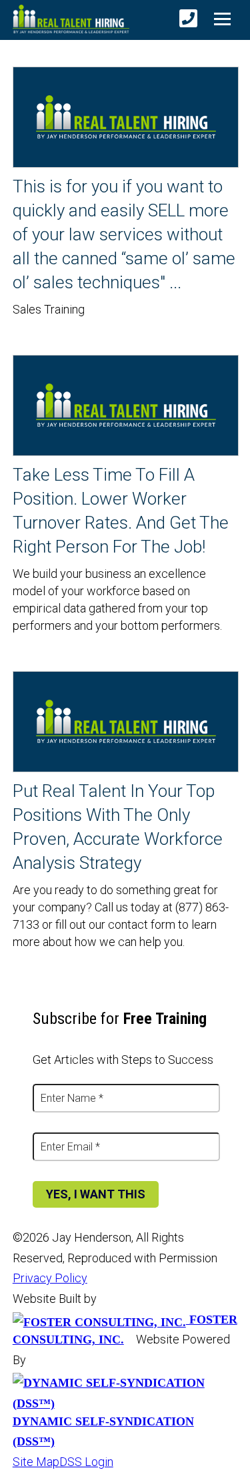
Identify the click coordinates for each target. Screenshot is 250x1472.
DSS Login (86, 1462)
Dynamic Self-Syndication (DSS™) (103, 1431)
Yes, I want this (95, 1194)
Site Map (36, 1462)
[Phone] (188, 19)
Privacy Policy (50, 1278)
